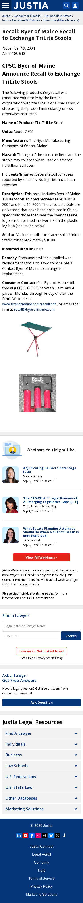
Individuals (15, 744)
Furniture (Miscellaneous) (61, 20)
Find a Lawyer (15, 615)
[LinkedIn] (19, 835)
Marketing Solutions (24, 808)
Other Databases (21, 798)
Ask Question (42, 702)
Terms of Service (42, 878)
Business (13, 754)
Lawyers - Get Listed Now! (41, 651)
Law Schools (16, 765)
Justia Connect (41, 846)
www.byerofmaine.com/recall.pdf (29, 304)
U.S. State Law (18, 787)
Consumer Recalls (27, 16)
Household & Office (57, 16)
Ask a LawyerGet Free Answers (19, 678)
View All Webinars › (41, 557)
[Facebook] (32, 835)
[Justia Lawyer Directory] (64, 835)
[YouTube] (25, 835)
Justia (6, 16)
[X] (57, 835)
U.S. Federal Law (20, 776)
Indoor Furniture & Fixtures (21, 20)
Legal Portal (41, 854)
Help (41, 870)
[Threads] (44, 835)
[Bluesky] (51, 835)
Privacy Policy (41, 886)
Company (41, 862)
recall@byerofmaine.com (34, 309)
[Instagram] (38, 835)
